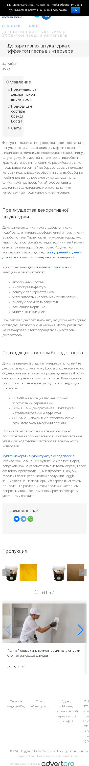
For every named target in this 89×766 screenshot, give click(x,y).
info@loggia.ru (39, 706)
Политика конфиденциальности (59, 756)
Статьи (16, 128)
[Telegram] (23, 519)
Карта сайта (26, 756)
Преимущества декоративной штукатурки (23, 94)
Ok (75, 10)
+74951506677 (16, 706)
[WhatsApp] (30, 519)
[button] (80, 629)
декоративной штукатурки (48, 267)
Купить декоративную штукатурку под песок (37, 456)
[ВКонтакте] (17, 519)
